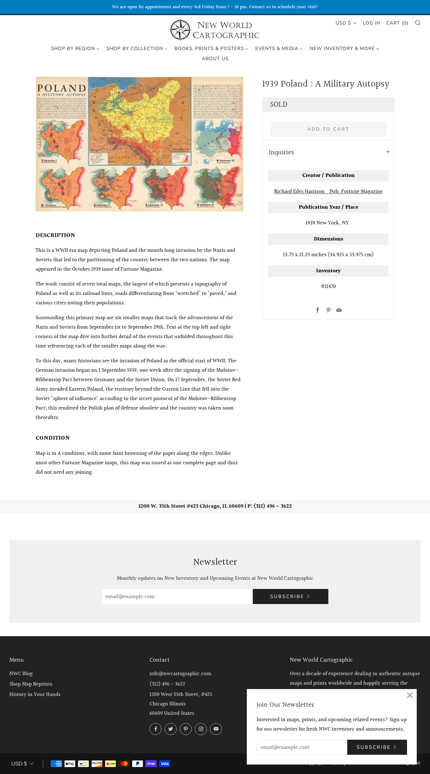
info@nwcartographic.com (180, 673)
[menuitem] (75, 48)
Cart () (397, 23)
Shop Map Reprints (30, 684)
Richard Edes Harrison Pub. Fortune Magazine (328, 191)
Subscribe (287, 596)
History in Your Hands (34, 694)
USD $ (343, 23)
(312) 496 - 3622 (167, 684)
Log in (371, 23)
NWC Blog (21, 673)
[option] (139, 144)
